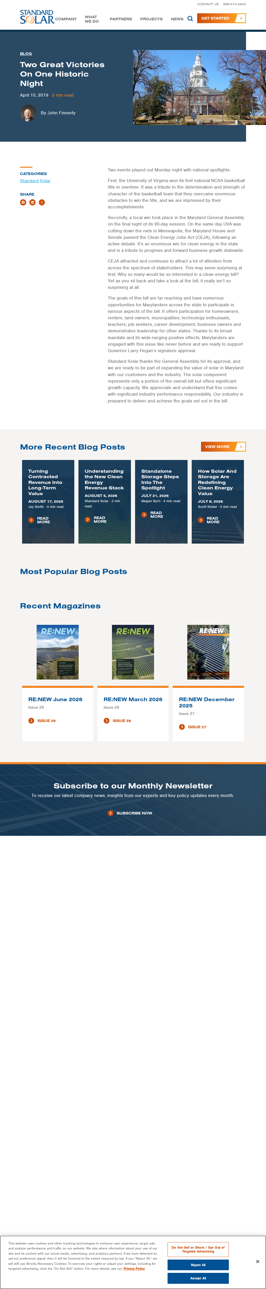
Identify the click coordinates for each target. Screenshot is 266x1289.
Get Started (215, 18)
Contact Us (208, 4)
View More (217, 446)
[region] (133, 1262)
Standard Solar (35, 181)
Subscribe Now (134, 813)
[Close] (257, 1261)
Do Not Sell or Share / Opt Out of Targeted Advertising (198, 1249)
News (177, 19)
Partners (121, 19)
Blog (26, 53)
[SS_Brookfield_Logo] (37, 18)
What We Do (92, 19)
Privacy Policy (134, 1268)
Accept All (198, 1278)
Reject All (198, 1265)
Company (66, 19)
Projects (151, 19)
